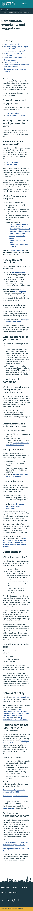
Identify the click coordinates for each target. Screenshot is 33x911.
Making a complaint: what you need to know (16, 47)
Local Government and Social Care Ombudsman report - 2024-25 (15, 844)
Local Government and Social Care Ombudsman (17, 444)
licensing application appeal (19, 231)
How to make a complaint (14, 51)
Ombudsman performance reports (15, 70)
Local (9, 713)
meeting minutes (9, 808)
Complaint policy (11, 62)
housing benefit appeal (17, 233)
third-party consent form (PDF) (18, 321)
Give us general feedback (15, 115)
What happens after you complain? (14, 54)
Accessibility (13, 892)
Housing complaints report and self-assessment (16, 66)
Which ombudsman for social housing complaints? (15, 540)
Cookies (14, 887)
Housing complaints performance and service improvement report (15, 797)
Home (3, 10)
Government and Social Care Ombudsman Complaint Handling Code (16, 716)
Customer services (13, 10)
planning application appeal (19, 229)
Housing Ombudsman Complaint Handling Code (15, 711)
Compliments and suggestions (16, 44)
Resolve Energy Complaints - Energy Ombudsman (15, 506)
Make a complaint (18, 272)
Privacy (4, 892)
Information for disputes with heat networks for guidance (15, 545)
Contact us (5, 887)
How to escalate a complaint (16, 58)
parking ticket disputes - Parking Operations (18, 225)
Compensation (10, 60)
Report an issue (12, 162)
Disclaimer (24, 887)
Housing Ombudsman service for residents (17, 475)
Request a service (12, 165)
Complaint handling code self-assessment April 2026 (14, 791)
